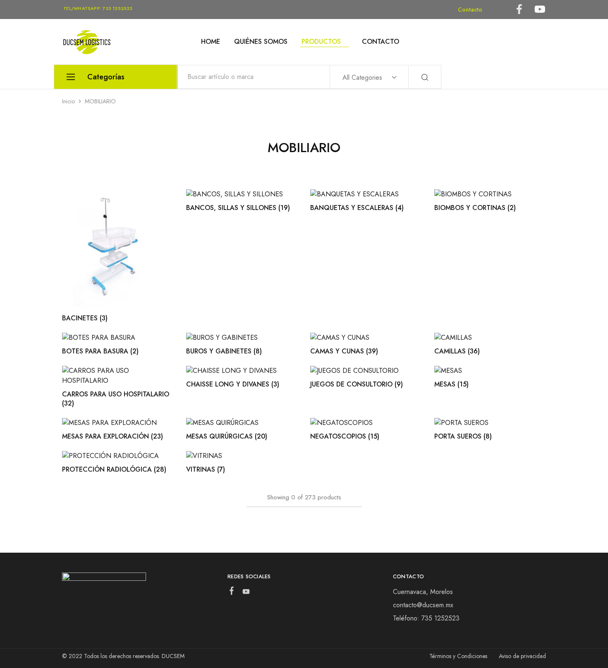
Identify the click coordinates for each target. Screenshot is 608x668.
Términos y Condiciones (458, 656)
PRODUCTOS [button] (321, 41)
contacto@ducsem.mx (423, 605)
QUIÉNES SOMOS (260, 41)
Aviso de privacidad (522, 656)
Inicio (68, 101)
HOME (210, 41)
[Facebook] (231, 592)
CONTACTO (380, 41)
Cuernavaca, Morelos (423, 591)
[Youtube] (246, 593)
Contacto (470, 9)
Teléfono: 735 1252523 (426, 618)
